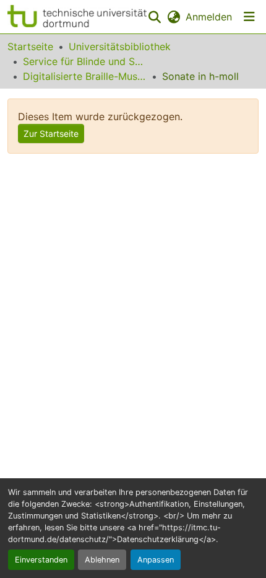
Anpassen (155, 559)
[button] (77, 16)
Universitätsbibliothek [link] (120, 46)
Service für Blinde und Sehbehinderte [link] (85, 61)
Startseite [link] (30, 46)
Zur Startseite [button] (51, 133)
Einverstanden (41, 559)
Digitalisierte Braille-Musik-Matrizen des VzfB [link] (85, 76)
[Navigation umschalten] (249, 16)
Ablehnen (102, 559)
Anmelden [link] (209, 17)
